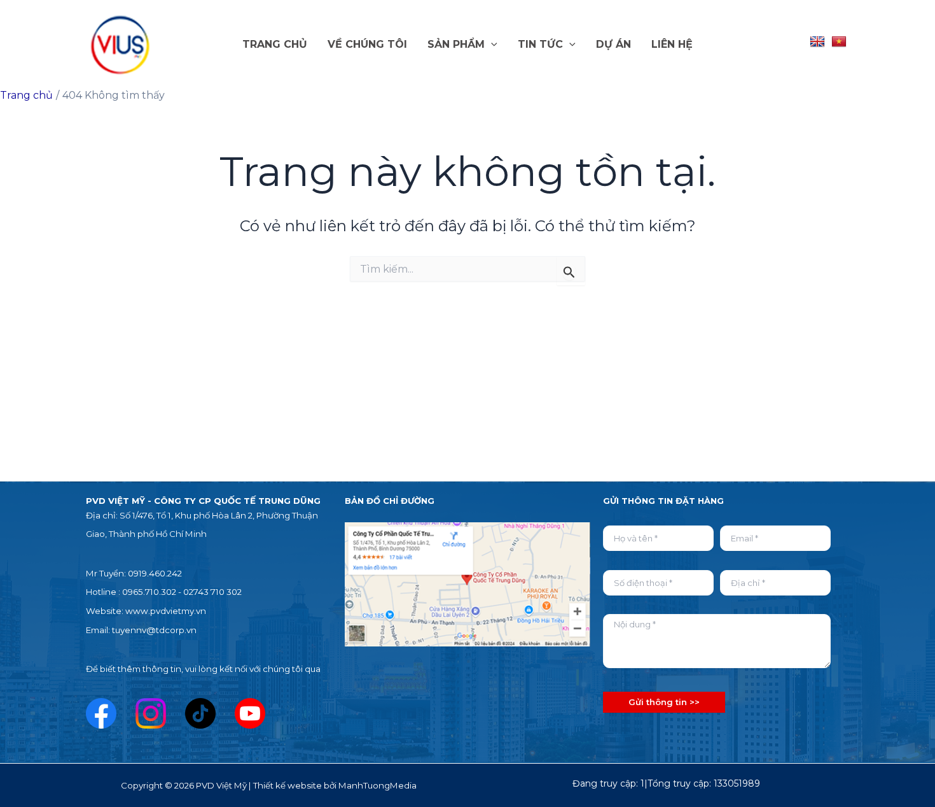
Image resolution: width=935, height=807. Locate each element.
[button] (491, 44)
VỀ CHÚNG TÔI (367, 44)
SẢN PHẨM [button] (456, 44)
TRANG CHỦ (274, 44)
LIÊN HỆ (672, 44)
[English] (817, 42)
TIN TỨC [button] (540, 44)
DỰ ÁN (613, 44)
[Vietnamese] (839, 42)
